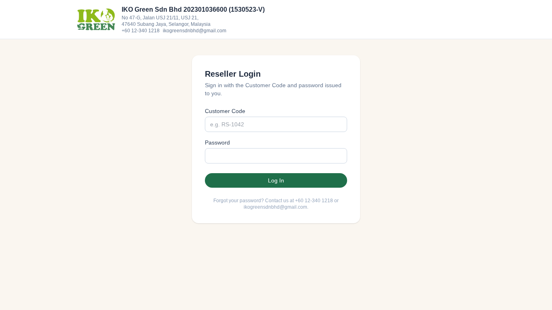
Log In (276, 180)
